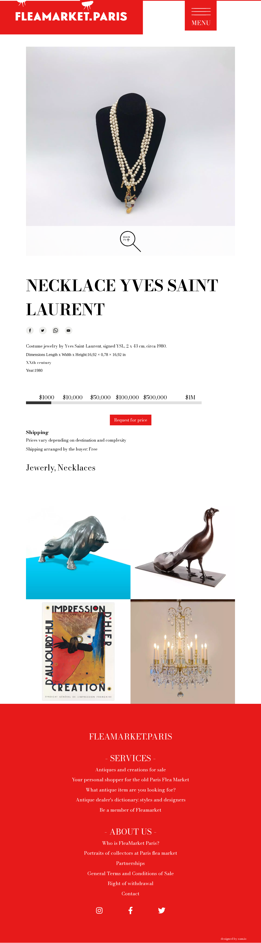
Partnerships (130, 863)
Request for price (130, 420)
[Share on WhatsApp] (55, 330)
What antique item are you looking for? (131, 790)
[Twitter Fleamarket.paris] (161, 918)
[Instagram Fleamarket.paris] (99, 918)
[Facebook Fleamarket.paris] (130, 918)
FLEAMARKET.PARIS (130, 737)
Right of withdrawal (130, 883)
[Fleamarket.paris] (71, 18)
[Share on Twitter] (43, 330)
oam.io (242, 938)
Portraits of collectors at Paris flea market (130, 853)
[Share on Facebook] (30, 330)
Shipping (37, 432)
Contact (130, 893)
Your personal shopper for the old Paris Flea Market (130, 779)
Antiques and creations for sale (130, 769)
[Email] (68, 330)
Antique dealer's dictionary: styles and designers (131, 800)
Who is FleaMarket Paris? (130, 843)
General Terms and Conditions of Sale (130, 873)
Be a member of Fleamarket (130, 810)
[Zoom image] (130, 151)
